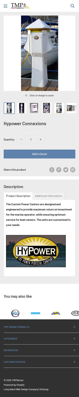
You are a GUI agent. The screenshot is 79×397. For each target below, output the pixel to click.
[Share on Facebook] (51, 169)
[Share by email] (72, 169)
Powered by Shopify (14, 384)
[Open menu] (5, 6)
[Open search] (73, 6)
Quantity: (9, 139)
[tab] (18, 196)
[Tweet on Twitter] (65, 169)
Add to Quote (39, 154)
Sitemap (44, 389)
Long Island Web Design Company (21, 389)
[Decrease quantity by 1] (21, 139)
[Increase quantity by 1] (40, 139)
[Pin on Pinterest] (58, 169)
